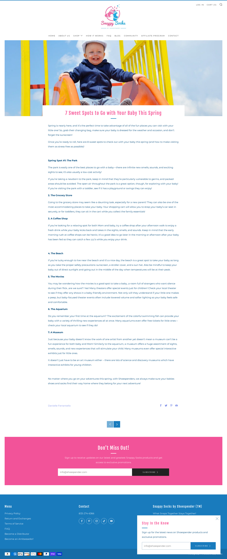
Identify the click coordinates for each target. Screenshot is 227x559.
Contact (173, 36)
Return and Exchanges (18, 518)
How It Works (94, 36)
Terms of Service (14, 523)
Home (51, 36)
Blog (118, 36)
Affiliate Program (153, 36)
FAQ (109, 36)
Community (131, 36)
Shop (76, 36)
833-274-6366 (86, 513)
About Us (64, 36)
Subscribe (149, 472)
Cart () (212, 5)
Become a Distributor (17, 533)
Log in (200, 5)
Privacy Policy (12, 513)
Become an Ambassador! (19, 538)
